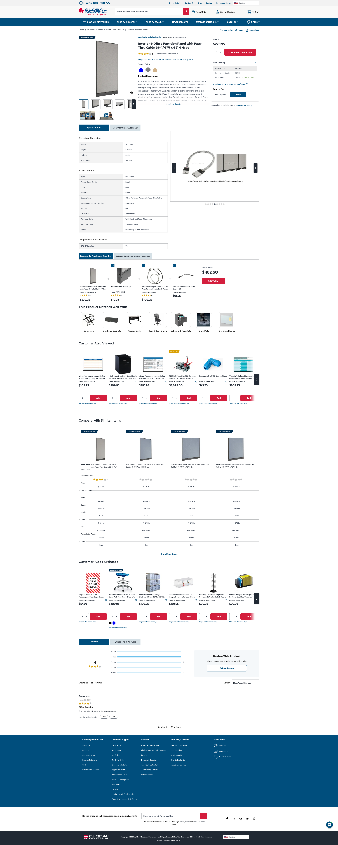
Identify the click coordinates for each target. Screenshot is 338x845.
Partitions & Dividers (115, 29)
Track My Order (118, 760)
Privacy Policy (185, 822)
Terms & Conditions (164, 840)
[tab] (94, 128)
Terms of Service (199, 822)
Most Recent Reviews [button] (242, 682)
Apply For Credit (118, 769)
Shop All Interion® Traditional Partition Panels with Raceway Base (165, 59)
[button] (246, 3)
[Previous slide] (174, 168)
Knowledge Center (223, 3)
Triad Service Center (149, 765)
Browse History (175, 3)
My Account (116, 750)
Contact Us (189, 3)
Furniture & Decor (95, 29)
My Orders (116, 755)
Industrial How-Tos (178, 765)
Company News (88, 755)
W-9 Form (116, 784)
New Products (176, 755)
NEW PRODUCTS (180, 22)
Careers (85, 750)
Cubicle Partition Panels (138, 29)
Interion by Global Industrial (149, 37)
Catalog (209, 3)
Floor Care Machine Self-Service (125, 799)
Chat (200, 3)
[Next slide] (255, 168)
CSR (84, 765)
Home (81, 29)
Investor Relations (89, 760)
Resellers (144, 755)
